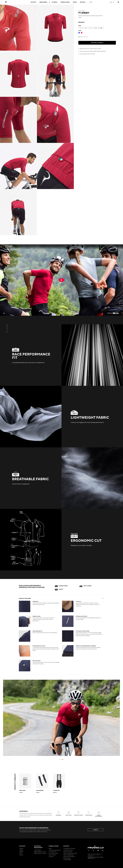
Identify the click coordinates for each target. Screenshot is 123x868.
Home (79, 10)
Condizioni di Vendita (69, 848)
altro (79, 17)
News (50, 848)
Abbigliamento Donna (40, 853)
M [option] (85, 27)
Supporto (66, 846)
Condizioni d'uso (68, 850)
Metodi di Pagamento (69, 856)
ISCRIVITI (95, 829)
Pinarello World (54, 846)
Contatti (51, 856)
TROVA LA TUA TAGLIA (84, 36)
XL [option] (96, 27)
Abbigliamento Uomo (40, 851)
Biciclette (22, 846)
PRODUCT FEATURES (25, 598)
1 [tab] (59, 759)
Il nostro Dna (52, 851)
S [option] (80, 27)
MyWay (21, 855)
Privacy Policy (90, 857)
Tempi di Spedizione (68, 855)
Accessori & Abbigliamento (38, 846)
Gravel (21, 850)
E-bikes (21, 851)
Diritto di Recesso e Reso (70, 853)
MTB (20, 853)
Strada (21, 848)
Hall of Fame (52, 855)
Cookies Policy (96, 857)
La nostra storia (53, 853)
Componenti (37, 850)
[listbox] (97, 28)
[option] (79, 32)
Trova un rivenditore (55, 850)
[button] (111, 2)
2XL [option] (101, 27)
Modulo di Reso (67, 851)
